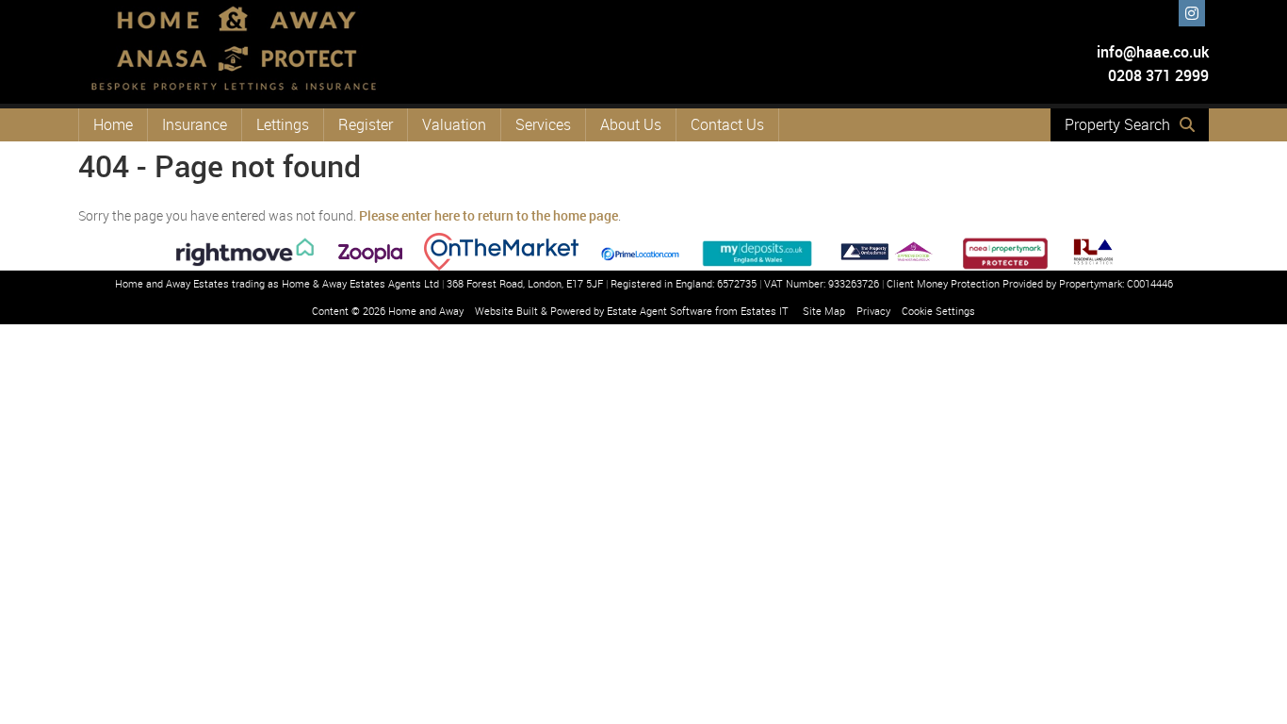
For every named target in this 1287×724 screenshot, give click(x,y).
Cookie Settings (938, 311)
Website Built (506, 311)
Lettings (282, 124)
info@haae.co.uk (1153, 51)
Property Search (1117, 124)
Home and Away (426, 311)
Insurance (194, 124)
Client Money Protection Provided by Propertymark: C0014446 (1030, 283)
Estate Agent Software (659, 311)
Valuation (454, 124)
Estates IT (765, 311)
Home (113, 124)
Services (543, 124)
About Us (630, 124)
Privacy (873, 311)
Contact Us (727, 124)
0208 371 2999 (1156, 75)
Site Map (824, 311)
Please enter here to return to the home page (488, 215)
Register (365, 124)
